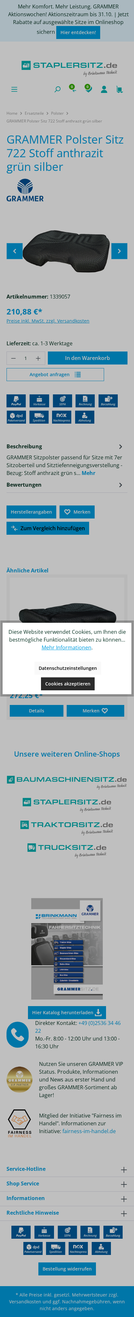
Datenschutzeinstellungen (68, 668)
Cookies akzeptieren (67, 684)
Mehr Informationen (66, 647)
